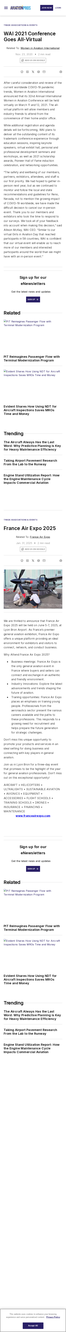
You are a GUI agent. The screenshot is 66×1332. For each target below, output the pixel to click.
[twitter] (33, 71)
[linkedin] (27, 71)
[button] (6, 8)
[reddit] (38, 71)
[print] (60, 71)
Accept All (33, 1325)
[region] (33, 1320)
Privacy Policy (53, 1317)
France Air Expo (40, 536)
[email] (44, 71)
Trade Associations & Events (20, 25)
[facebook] (21, 71)
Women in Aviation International (40, 48)
